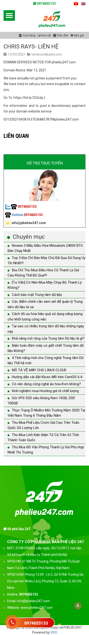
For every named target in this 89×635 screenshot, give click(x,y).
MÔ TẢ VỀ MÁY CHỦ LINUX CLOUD (39, 370)
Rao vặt (45, 35)
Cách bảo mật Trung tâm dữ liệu (37, 295)
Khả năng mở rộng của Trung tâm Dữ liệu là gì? (48, 338)
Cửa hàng (28, 35)
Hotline (27, 215)
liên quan (16, 135)
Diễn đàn (62, 35)
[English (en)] (83, 3)
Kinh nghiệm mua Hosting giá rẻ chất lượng (45, 391)
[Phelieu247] (52, 19)
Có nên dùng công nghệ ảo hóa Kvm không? (46, 384)
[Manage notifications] (78, 605)
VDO (54, 632)
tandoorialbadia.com (46, 54)
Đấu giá (78, 35)
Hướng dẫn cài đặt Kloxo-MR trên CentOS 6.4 (47, 377)
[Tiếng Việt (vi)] (76, 3)
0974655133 (46, 3)
